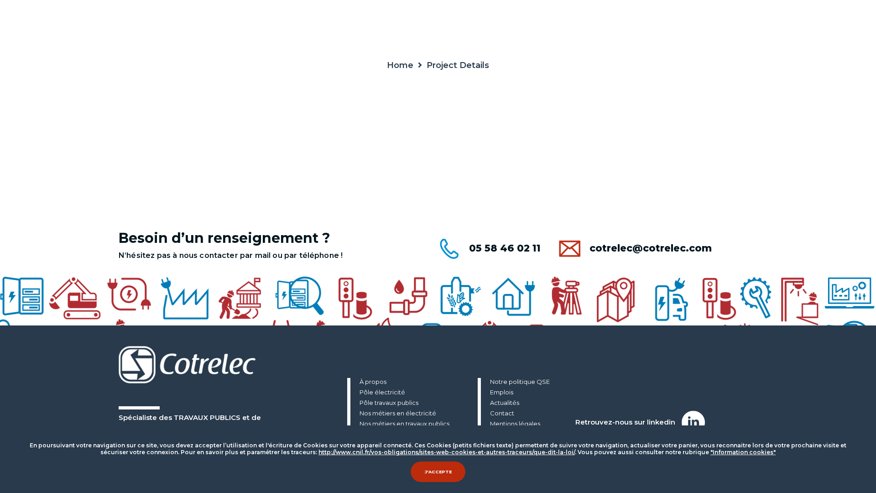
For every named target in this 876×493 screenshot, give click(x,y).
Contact (502, 413)
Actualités (504, 403)
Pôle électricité (382, 392)
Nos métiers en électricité (398, 413)
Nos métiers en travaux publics (404, 424)
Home (400, 65)
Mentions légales (515, 424)
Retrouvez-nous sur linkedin (626, 422)
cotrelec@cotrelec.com (650, 248)
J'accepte (438, 471)
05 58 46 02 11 (505, 248)
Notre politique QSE (520, 382)
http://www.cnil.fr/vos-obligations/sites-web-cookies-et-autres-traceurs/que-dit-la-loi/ (446, 452)
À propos (373, 382)
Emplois (501, 392)
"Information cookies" (743, 452)
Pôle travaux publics (389, 403)
